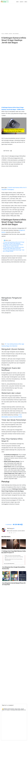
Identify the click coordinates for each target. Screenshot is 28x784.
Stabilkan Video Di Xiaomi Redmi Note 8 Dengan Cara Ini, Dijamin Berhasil (13, 245)
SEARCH (21, 1)
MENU (25, 1)
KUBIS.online (20, 109)
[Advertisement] (14, 17)
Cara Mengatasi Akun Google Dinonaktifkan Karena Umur (13, 567)
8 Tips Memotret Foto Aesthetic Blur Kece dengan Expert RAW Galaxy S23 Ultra (13, 248)
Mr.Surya (10, 528)
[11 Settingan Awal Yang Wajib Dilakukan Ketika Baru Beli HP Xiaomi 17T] (13, 544)
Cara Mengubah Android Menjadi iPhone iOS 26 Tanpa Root (14, 583)
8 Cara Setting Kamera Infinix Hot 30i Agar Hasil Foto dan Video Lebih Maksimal (13, 242)
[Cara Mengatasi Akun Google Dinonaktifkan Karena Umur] (14, 560)
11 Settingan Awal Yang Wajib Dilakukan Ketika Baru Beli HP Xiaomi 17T (13, 551)
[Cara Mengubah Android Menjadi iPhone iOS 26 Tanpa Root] (14, 576)
